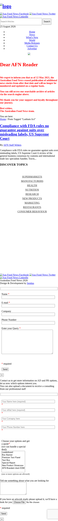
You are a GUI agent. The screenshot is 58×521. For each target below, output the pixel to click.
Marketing (32, 202)
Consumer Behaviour (32, 211)
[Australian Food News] (5, 6)
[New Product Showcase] (13, 465)
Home (32, 31)
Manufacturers (32, 181)
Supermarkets (32, 176)
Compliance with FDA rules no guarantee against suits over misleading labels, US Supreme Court (24, 132)
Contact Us (32, 45)
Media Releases (32, 43)
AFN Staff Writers (12, 145)
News (32, 34)
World (32, 40)
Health (32, 185)
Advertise (32, 48)
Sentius (30, 283)
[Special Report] (13, 463)
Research (32, 194)
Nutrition (32, 189)
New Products (32, 198)
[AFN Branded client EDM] (13, 468)
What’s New (32, 37)
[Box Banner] (13, 455)
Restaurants (32, 207)
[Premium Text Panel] (13, 457)
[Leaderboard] (13, 452)
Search (47, 21)
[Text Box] (13, 460)
